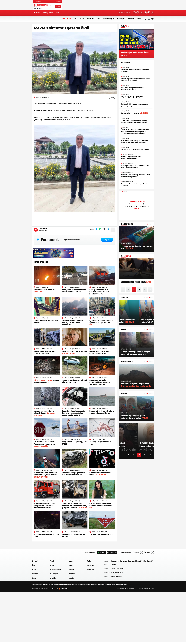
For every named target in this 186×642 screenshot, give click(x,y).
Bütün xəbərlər (66, 18)
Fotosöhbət (90, 565)
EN (122, 13)
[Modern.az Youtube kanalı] (145, 12)
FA (129, 13)
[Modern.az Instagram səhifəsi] (137, 12)
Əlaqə (57, 13)
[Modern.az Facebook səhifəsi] (134, 12)
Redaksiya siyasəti (48, 13)
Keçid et (107, 239)
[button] (144, 224)
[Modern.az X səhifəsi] (152, 12)
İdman (71, 561)
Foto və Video (36, 13)
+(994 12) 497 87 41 (117, 569)
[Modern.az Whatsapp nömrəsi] (148, 12)
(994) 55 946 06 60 (117, 572)
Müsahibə (72, 574)
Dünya (139, 18)
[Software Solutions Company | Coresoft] (63, 589)
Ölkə (75, 18)
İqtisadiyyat (121, 18)
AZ (119, 13)
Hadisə (52, 565)
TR (127, 13)
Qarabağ (71, 569)
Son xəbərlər (120, 589)
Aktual (82, 18)
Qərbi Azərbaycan (108, 18)
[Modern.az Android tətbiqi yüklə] (101, 552)
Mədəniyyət (90, 569)
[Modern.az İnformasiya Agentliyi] (39, 552)
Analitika (131, 18)
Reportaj (71, 578)
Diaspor (34, 578)
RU (124, 13)
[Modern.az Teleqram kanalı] (141, 12)
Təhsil (98, 18)
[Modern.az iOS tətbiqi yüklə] (112, 552)
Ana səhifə (35, 561)
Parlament (90, 18)
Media (89, 561)
